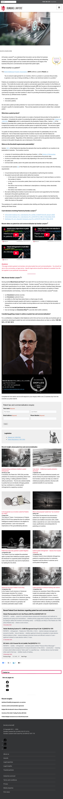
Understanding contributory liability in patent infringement (14, 470)
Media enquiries (8, 788)
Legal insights (7, 766)
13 (53, 121)
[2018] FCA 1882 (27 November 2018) (30, 217)
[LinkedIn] (7, 687)
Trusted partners (8, 770)
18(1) (7, 148)
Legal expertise (8, 762)
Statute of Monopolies (48, 154)
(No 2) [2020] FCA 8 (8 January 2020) (30, 215)
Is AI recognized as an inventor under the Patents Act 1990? (15, 512)
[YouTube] (7, 691)
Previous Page (7, 656)
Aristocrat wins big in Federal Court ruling (13, 587)
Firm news (6, 792)
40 (18, 167)
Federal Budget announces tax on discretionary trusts (15, 716)
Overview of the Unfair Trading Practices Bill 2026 (14, 713)
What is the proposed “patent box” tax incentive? (46, 512)
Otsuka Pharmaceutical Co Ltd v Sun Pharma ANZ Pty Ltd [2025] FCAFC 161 (24, 614)
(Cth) (14, 437)
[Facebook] (7, 683)
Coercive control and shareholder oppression (13, 705)
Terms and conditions (10, 780)
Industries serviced (9, 776)
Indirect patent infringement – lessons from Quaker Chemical (47, 551)
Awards (5, 758)
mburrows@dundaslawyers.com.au (14, 389)
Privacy (5, 784)
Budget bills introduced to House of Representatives (15, 709)
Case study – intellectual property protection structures (45, 470)
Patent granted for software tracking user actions (46, 587)
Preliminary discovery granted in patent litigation (15, 550)
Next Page (24, 656)
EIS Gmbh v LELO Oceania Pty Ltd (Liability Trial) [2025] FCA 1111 (21, 643)
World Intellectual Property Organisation (15, 72)
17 (18, 656)
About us (6, 754)
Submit (5, 424)
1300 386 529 (46, 1)
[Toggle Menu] (59, 7)
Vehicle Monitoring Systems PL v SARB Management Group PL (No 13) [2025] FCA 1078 (28, 628)
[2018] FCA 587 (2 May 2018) (44, 219)
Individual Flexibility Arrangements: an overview (14, 702)
